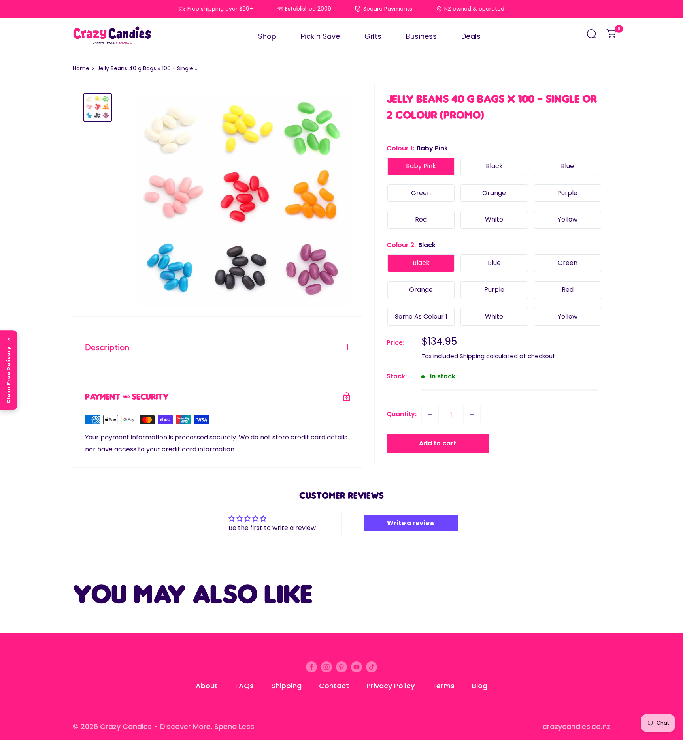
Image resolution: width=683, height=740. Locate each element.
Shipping (286, 686)
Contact (334, 686)
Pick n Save (320, 36)
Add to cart (437, 443)
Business (421, 36)
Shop (267, 36)
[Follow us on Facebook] (311, 666)
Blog (479, 686)
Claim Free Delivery (8, 375)
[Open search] (591, 36)
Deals (471, 36)
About (207, 686)
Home (81, 68)
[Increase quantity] (472, 414)
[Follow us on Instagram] (326, 666)
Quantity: (402, 414)
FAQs (244, 686)
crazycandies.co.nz (576, 726)
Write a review (411, 523)
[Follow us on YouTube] (356, 666)
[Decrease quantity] (430, 414)
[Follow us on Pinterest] (341, 666)
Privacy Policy (390, 686)
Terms (443, 686)
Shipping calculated (489, 356)
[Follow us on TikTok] (371, 666)
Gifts (372, 36)
